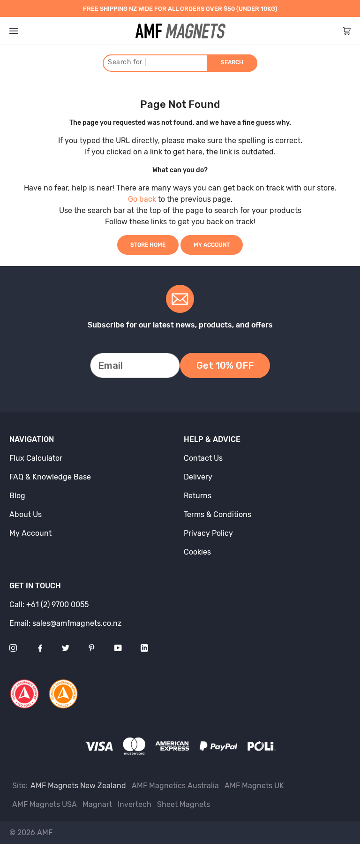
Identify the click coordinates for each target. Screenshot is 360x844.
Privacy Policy (208, 533)
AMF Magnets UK (254, 785)
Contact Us (203, 458)
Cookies (197, 551)
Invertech (134, 804)
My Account (212, 245)
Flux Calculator (35, 458)
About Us (25, 514)
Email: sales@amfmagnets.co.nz (65, 623)
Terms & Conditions (217, 514)
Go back (142, 199)
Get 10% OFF (225, 365)
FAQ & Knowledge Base (50, 476)
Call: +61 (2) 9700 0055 (49, 604)
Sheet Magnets (183, 804)
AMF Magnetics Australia (175, 785)
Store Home (147, 245)
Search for (127, 62)
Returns (197, 495)
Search (232, 62)
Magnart (97, 804)
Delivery (198, 476)
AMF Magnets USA (44, 804)
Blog (17, 495)
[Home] (180, 31)
